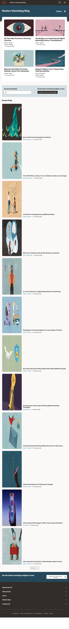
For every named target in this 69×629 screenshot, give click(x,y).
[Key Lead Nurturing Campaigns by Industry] (12, 122)
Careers (51, 613)
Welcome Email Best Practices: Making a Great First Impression (16, 70)
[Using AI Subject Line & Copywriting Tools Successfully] (50, 58)
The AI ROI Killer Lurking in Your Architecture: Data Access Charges (45, 176)
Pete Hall (25, 525)
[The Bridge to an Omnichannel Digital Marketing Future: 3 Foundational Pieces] (50, 27)
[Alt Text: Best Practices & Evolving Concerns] (19, 27)
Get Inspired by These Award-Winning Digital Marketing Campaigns (41, 406)
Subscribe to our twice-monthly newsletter (48, 92)
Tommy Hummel (40, 73)
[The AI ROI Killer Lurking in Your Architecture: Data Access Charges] (12, 160)
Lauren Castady (8, 44)
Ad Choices (46, 613)
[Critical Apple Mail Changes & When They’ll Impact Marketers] (12, 508)
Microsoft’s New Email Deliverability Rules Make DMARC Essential (44, 368)
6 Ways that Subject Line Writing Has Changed (38, 484)
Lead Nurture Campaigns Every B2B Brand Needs (38, 214)
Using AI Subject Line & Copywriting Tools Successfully (49, 70)
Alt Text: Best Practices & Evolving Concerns (17, 39)
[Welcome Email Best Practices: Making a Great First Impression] (19, 58)
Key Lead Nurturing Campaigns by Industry (37, 137)
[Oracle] (4, 2)
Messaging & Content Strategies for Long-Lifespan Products (42, 330)
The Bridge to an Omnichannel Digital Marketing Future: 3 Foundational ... (50, 39)
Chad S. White (8, 43)
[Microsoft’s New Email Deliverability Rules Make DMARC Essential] (12, 353)
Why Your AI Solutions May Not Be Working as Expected (41, 253)
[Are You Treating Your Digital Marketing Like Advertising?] (12, 276)
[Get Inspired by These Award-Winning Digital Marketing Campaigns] (12, 392)
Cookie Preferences (38, 613)
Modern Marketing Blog (18, 2)
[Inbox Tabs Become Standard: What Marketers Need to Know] (12, 546)
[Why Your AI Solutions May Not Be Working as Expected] (12, 238)
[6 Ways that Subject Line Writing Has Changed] (12, 469)
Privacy (21, 613)
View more (33, 568)
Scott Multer (26, 409)
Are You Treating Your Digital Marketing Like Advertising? (42, 291)
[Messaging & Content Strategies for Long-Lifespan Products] (12, 315)
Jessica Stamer (27, 139)
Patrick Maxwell (27, 178)
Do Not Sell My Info (29, 613)
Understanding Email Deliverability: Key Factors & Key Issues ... (43, 446)
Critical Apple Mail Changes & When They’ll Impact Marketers (43, 523)
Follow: (59, 11)
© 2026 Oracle (16, 613)
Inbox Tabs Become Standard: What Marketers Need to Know (42, 561)
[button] (60, 2)
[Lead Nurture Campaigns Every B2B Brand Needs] (12, 199)
